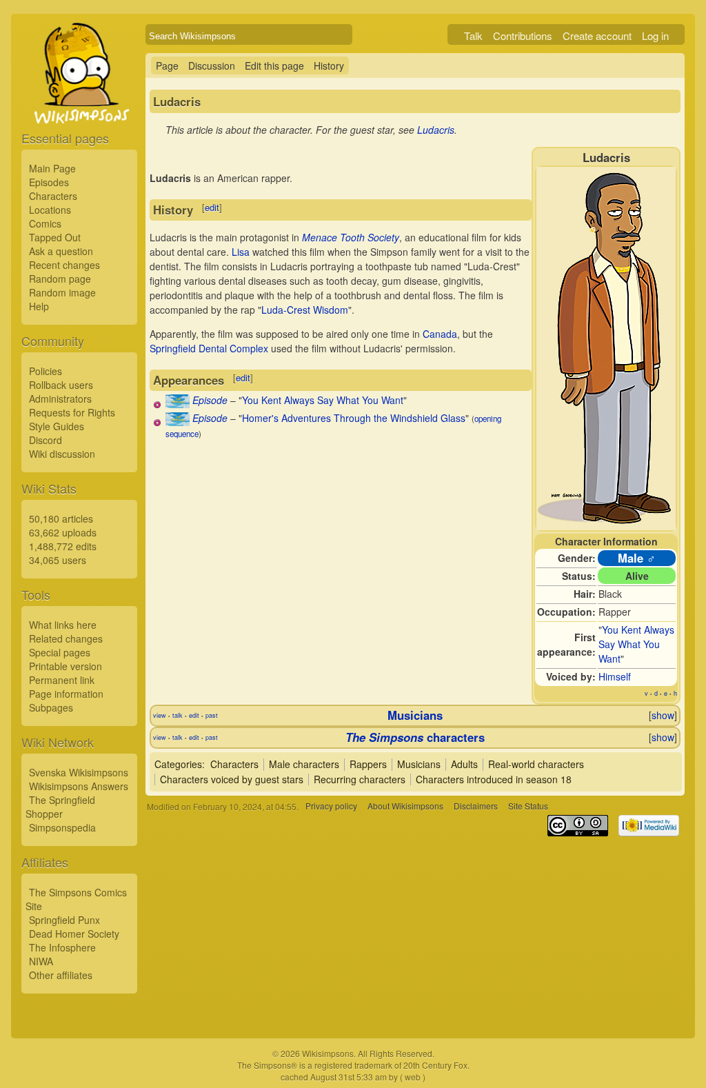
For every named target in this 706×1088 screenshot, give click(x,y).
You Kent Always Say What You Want (636, 644)
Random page (60, 278)
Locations (50, 209)
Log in (655, 35)
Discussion (211, 65)
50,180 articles (61, 518)
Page (167, 65)
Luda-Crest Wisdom (304, 309)
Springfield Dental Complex (209, 348)
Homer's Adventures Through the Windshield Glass (353, 418)
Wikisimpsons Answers (78, 786)
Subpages (51, 707)
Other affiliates (60, 975)
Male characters (304, 764)
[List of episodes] (177, 404)
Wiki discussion (62, 454)
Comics (45, 223)
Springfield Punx (64, 920)
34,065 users (57, 560)
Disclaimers (476, 806)
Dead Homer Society (74, 933)
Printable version (65, 666)
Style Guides (56, 426)
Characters (53, 196)
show (663, 715)
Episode (210, 400)
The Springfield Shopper (60, 806)
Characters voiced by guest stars (231, 779)
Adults (464, 764)
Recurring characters (359, 779)
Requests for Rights (72, 412)
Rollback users (61, 385)
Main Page (52, 168)
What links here (63, 625)
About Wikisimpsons (405, 806)
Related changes (66, 638)
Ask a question (61, 251)
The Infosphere (62, 947)
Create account (597, 35)
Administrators (60, 398)
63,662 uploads (63, 532)
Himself (614, 676)
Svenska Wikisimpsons (78, 772)
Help (39, 306)
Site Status (528, 806)
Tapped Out (55, 237)
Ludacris (435, 130)
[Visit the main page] (79, 105)
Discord (45, 440)
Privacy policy (331, 806)
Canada (440, 334)
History (329, 65)
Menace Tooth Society (350, 237)
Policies (45, 371)
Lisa (241, 252)
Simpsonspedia (62, 827)
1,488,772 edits (63, 546)
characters (415, 737)
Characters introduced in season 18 (494, 779)
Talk (473, 35)
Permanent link (61, 680)
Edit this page (274, 65)
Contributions (522, 35)
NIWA (41, 961)
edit (212, 207)
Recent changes (64, 265)
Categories (178, 764)
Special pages (59, 652)
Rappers (368, 764)
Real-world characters (536, 764)
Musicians (415, 715)
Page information (66, 694)
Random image (62, 292)
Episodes (49, 182)
